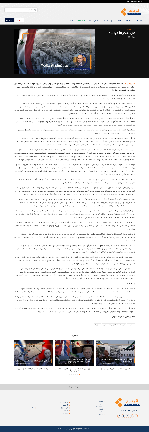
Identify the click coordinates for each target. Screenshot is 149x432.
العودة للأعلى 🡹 (74, 387)
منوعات (70, 21)
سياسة (139, 21)
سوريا (97, 325)
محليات (118, 21)
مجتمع (106, 21)
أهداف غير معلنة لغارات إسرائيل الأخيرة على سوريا (116, 369)
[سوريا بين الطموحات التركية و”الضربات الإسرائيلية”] (33, 353)
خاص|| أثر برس (129, 84)
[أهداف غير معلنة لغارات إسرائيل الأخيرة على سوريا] (115, 353)
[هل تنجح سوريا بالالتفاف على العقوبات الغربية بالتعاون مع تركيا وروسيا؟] (74, 353)
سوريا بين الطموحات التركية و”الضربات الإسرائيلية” (33, 369)
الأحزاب (131, 325)
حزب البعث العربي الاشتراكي (114, 325)
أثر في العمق (93, 21)
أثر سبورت (81, 21)
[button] (16, 357)
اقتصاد (128, 21)
